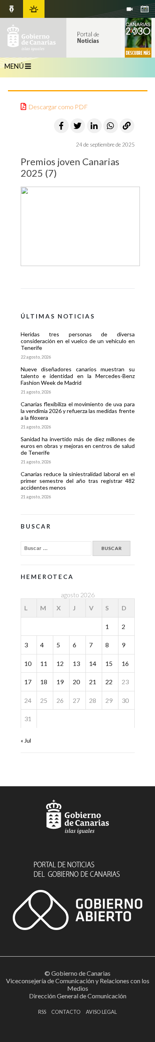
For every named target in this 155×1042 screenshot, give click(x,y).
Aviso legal (101, 1012)
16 (125, 663)
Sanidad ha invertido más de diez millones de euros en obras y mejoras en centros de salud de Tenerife (78, 446)
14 (92, 663)
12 (60, 663)
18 (43, 681)
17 (27, 681)
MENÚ (14, 66)
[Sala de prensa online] (129, 9)
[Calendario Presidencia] (11, 9)
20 (76, 681)
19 (60, 681)
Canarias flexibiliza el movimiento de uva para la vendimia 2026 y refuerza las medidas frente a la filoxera (78, 411)
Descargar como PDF (58, 106)
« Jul (26, 740)
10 (27, 663)
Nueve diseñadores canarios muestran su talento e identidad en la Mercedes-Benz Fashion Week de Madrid (78, 376)
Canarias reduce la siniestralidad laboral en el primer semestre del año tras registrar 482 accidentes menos (78, 481)
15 (108, 663)
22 (108, 681)
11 (43, 663)
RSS (42, 1012)
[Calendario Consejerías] (145, 9)
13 (76, 663)
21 (92, 681)
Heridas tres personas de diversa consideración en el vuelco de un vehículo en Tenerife (78, 341)
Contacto (66, 1012)
